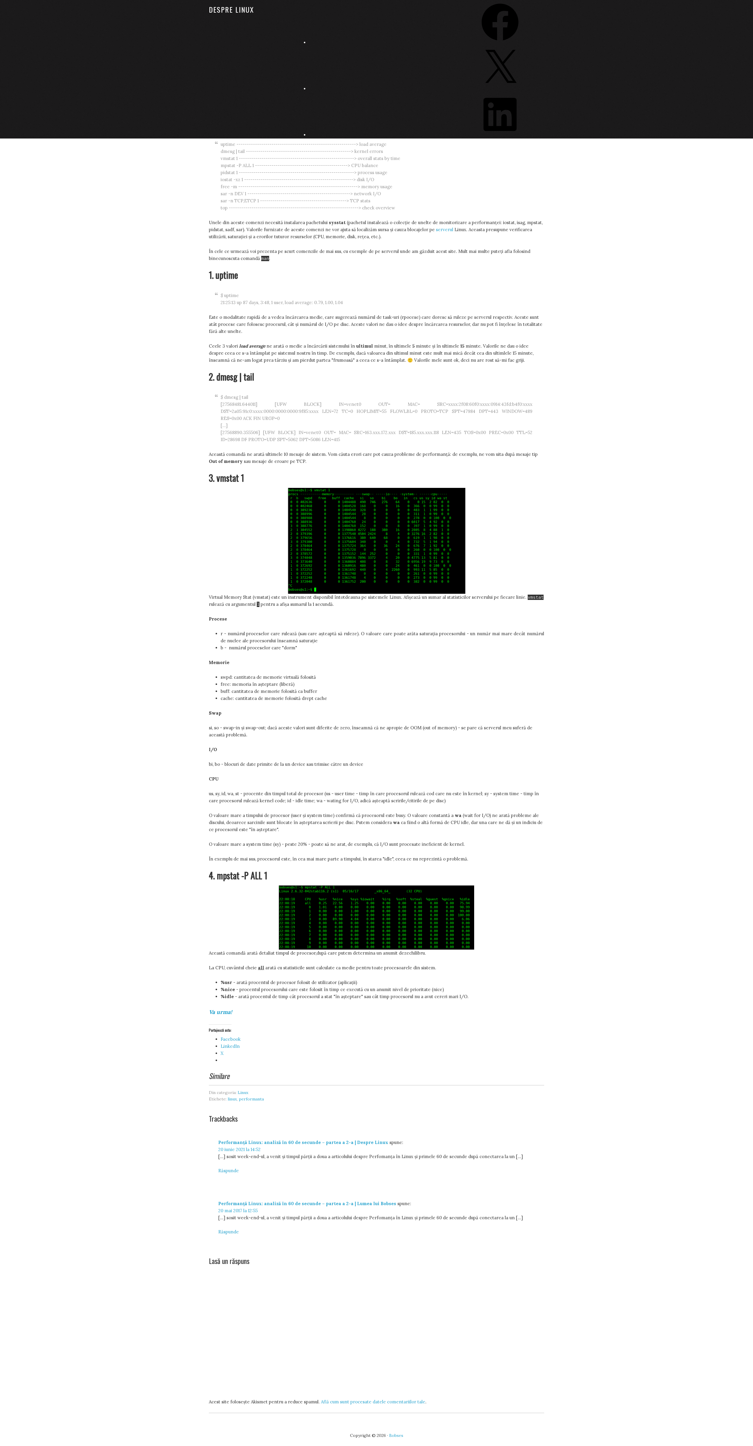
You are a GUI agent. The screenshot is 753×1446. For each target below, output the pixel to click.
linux (232, 1099)
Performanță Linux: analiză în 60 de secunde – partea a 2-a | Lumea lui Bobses (307, 1203)
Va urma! (220, 1011)
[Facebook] (500, 42)
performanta (251, 1099)
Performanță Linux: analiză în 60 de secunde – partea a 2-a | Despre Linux (303, 1142)
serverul (444, 229)
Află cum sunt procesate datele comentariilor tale (373, 1402)
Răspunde (228, 1170)
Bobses (396, 1435)
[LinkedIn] (500, 135)
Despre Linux (231, 9)
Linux (243, 1092)
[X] (500, 88)
